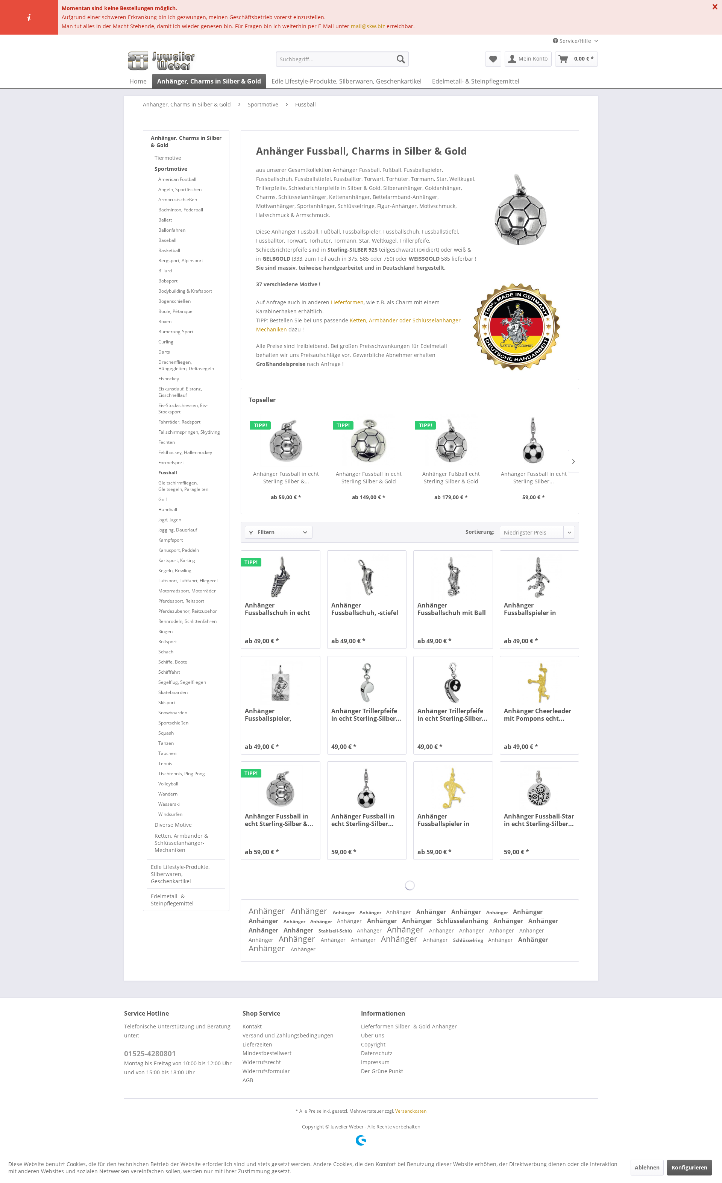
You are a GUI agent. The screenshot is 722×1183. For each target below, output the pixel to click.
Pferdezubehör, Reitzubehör (187, 611)
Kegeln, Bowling (174, 570)
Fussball (167, 472)
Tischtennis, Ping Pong (181, 773)
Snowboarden (172, 712)
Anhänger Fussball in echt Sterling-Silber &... (286, 477)
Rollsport (167, 641)
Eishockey (168, 378)
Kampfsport (170, 540)
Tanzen (166, 743)
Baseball (167, 240)
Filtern (265, 532)
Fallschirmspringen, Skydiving (189, 432)
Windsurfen (170, 814)
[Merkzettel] (493, 59)
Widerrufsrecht (262, 1062)
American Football (177, 179)
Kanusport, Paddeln (178, 550)
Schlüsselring (468, 940)
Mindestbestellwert (267, 1053)
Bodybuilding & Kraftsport (185, 291)
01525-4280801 (150, 1053)
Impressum (375, 1062)
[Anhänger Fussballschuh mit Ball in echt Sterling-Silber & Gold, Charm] (452, 577)
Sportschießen (173, 723)
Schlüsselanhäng (463, 921)
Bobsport (167, 281)
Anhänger (268, 911)
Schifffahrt (169, 672)
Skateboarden (173, 692)
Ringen (165, 631)
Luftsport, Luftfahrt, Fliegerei (188, 580)
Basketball (169, 250)
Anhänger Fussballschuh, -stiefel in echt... (364, 609)
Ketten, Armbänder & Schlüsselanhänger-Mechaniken (181, 842)
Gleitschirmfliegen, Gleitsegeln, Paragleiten (183, 486)
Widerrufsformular (266, 1071)
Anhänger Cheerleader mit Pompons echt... (537, 714)
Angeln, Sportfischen (180, 189)
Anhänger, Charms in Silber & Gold (186, 141)
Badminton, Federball (180, 210)
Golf (162, 499)
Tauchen (167, 753)
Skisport (166, 702)
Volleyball (168, 784)
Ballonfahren (171, 230)
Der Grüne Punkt (382, 1071)
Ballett (165, 220)
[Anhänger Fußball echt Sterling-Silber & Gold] (451, 440)
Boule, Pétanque (175, 311)
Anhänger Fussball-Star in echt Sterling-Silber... (539, 820)
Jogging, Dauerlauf (177, 530)
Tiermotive (168, 157)
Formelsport (171, 462)
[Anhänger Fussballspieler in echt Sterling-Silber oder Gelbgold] (452, 788)
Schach (165, 651)
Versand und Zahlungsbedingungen (288, 1035)
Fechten (166, 442)
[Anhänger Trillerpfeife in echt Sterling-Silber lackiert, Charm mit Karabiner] (452, 682)
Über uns (372, 1035)
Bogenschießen (174, 301)
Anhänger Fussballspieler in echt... (530, 609)
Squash (166, 733)
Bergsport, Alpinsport (180, 260)
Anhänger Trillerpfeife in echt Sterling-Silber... (366, 714)
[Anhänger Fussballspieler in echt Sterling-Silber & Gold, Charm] (539, 577)
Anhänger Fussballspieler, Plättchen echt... (269, 714)
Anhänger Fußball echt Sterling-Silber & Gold (451, 477)
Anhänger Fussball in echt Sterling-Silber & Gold (369, 477)
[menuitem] (342, 59)
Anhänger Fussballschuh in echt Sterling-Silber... (277, 609)
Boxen (164, 321)
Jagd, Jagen (169, 519)
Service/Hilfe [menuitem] (575, 40)
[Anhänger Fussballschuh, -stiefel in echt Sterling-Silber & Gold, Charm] (366, 577)
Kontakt (252, 1026)
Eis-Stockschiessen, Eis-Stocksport (183, 408)
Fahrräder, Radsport (179, 422)
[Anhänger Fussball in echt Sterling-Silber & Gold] (369, 440)
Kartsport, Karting (176, 560)
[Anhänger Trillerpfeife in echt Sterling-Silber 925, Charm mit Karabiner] (366, 682)
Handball (167, 509)
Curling (165, 342)
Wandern (167, 794)
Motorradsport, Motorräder (187, 591)
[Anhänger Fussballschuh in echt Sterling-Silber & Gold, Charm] (280, 577)
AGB (248, 1080)
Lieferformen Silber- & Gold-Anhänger (409, 1026)
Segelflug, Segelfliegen (182, 682)
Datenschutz (377, 1053)
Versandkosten (410, 1111)
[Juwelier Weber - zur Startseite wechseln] (163, 61)
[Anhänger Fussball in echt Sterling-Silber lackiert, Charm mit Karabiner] (534, 440)
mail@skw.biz (368, 26)
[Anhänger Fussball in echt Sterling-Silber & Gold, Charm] (286, 440)
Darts (164, 352)
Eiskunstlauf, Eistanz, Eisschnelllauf (180, 392)
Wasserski (169, 804)
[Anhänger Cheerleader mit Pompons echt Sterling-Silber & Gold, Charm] (539, 682)
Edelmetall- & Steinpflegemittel (172, 900)
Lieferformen (347, 302)
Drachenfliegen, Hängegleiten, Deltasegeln (186, 365)
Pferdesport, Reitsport (181, 601)
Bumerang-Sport (175, 331)
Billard (165, 270)
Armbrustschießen (177, 199)
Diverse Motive (173, 824)
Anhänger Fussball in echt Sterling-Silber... (534, 477)
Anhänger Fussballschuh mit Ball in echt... (451, 609)
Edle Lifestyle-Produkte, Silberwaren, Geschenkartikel (180, 874)
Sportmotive (171, 168)
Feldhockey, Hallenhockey (185, 452)
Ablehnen (647, 1167)
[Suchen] (401, 59)
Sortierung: (480, 531)
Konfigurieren (689, 1167)
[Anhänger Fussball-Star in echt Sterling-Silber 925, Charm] (539, 788)
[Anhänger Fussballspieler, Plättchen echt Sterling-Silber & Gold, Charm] (280, 682)
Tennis (165, 763)
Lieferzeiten (257, 1044)
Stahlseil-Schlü (336, 931)
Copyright (373, 1044)
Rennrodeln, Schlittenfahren (187, 621)
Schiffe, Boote (172, 662)
